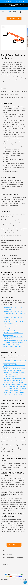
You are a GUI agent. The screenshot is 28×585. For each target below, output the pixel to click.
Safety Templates (7, 554)
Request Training (14, 18)
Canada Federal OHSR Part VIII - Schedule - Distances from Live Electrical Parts (15, 313)
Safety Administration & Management (13, 557)
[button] (3, 12)
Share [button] (4, 536)
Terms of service (19, 582)
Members (5, 564)
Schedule (5, 561)
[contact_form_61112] (25, 582)
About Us (5, 550)
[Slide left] (10, 52)
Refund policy (23, 579)
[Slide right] (17, 52)
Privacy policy (10, 582)
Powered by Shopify (14, 579)
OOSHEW (7, 579)
